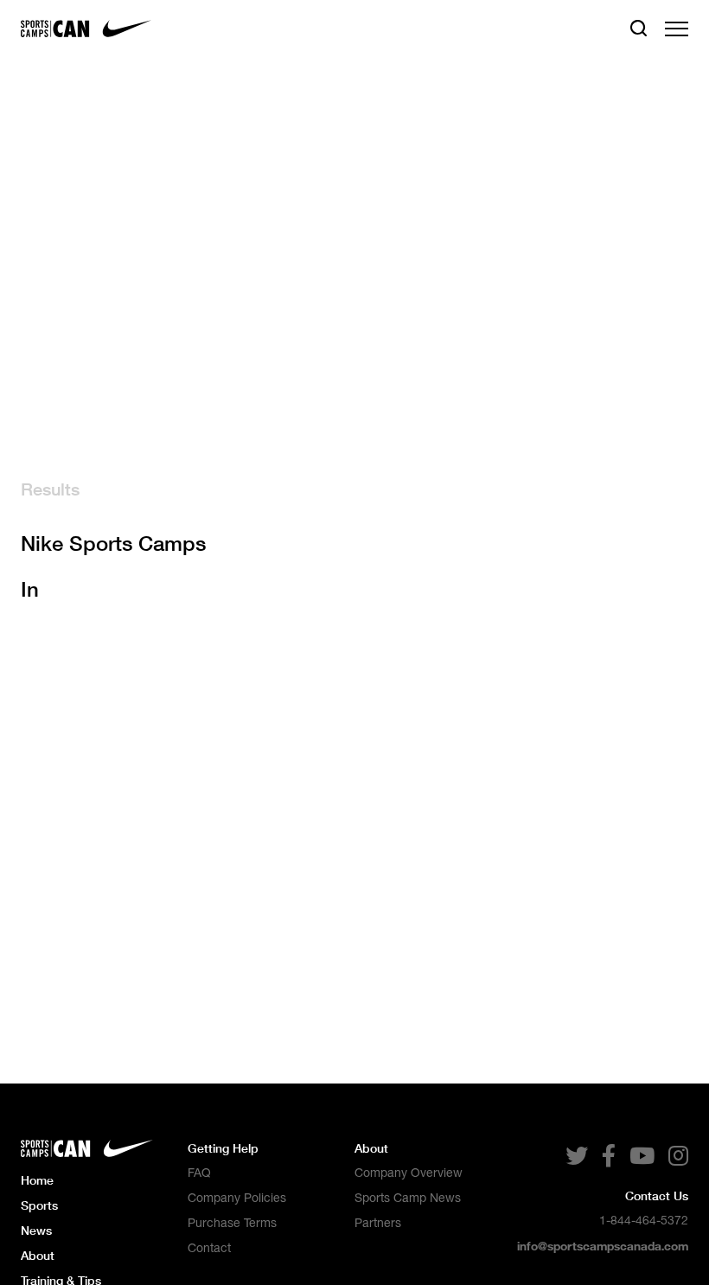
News (36, 1230)
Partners (377, 1223)
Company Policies (237, 1198)
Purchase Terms (232, 1223)
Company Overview (408, 1173)
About (37, 1255)
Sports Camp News (407, 1198)
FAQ (199, 1173)
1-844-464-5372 (643, 1220)
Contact (209, 1248)
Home (37, 1180)
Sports (39, 1205)
